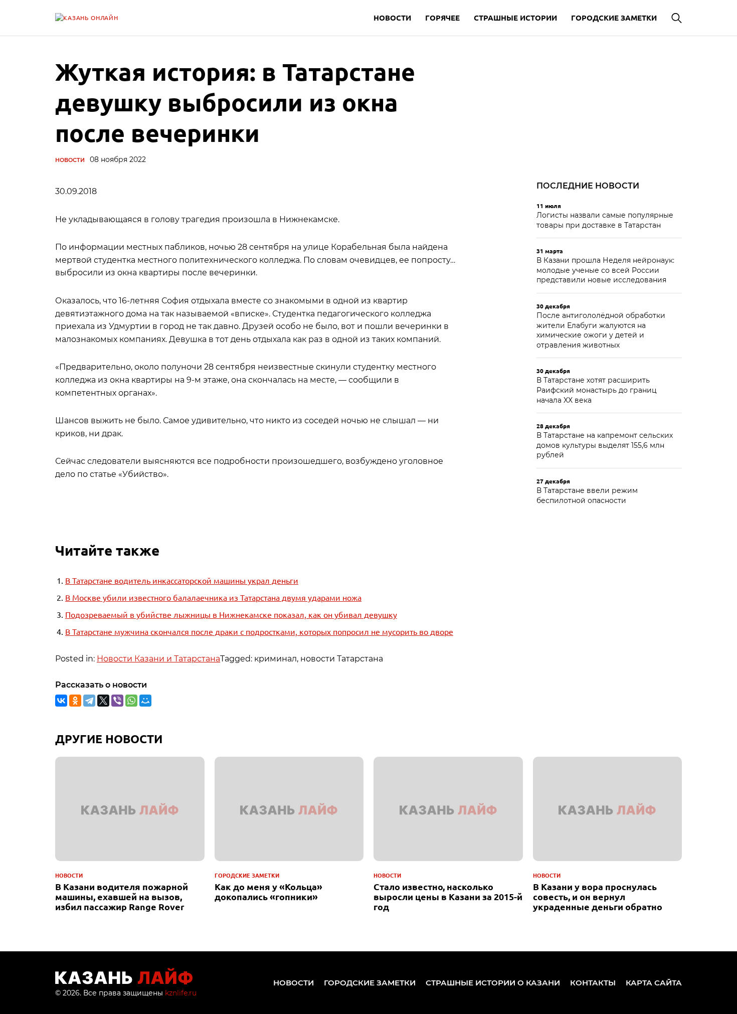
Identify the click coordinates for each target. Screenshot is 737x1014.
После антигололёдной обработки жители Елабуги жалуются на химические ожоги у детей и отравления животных (600, 330)
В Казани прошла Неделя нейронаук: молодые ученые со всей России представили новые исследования (605, 270)
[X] (103, 701)
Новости (392, 18)
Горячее (442, 18)
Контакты (593, 982)
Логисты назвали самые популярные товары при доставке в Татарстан (604, 220)
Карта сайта (654, 982)
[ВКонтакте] (61, 701)
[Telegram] (89, 701)
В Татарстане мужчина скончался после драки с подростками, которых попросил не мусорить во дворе (259, 631)
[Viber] (117, 701)
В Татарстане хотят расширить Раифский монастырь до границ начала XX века (596, 390)
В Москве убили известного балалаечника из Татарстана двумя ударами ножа (213, 597)
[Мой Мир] (145, 701)
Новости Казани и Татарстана (158, 658)
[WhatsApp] (131, 701)
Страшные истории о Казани (493, 982)
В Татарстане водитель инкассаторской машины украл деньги (181, 580)
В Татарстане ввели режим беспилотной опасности (587, 495)
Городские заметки (614, 18)
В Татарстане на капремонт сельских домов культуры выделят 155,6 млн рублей (604, 445)
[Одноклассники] (75, 701)
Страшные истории (515, 18)
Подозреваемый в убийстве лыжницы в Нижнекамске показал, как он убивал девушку (231, 614)
